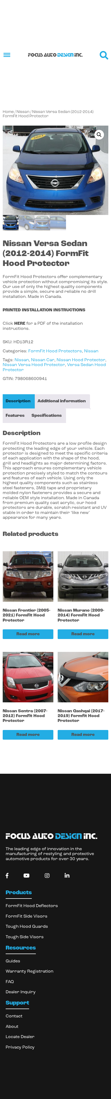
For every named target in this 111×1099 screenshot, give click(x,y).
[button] (99, 135)
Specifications (47, 416)
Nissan (22, 112)
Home (8, 112)
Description (18, 401)
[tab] (18, 401)
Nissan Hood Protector (81, 360)
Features (15, 416)
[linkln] (67, 876)
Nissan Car (42, 360)
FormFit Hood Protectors (55, 351)
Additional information (61, 401)
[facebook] (7, 876)
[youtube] (26, 876)
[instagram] (47, 876)
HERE (19, 324)
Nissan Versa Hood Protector (34, 365)
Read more (28, 634)
